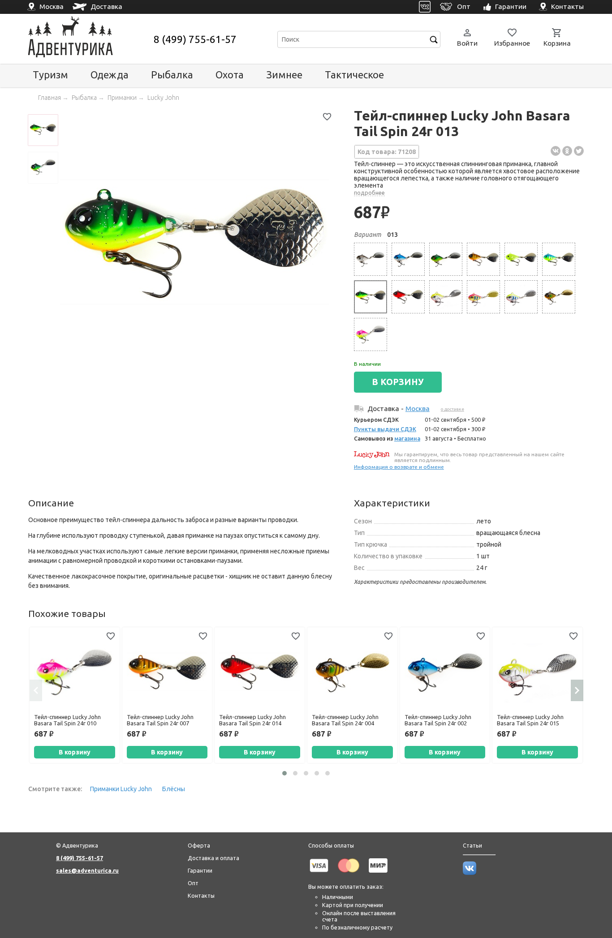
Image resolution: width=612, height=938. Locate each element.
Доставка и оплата (213, 858)
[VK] (425, 7)
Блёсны (173, 788)
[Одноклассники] (567, 151)
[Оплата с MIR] (378, 874)
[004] (558, 296)
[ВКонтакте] (555, 151)
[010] (370, 334)
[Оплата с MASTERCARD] (348, 874)
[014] (408, 296)
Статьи (472, 845)
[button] (284, 773)
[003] (445, 259)
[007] (483, 259)
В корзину (75, 752)
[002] (408, 259)
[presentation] (36, 690)
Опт (193, 883)
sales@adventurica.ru (87, 870)
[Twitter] (579, 151)
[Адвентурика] (89, 39)
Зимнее (284, 74)
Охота (229, 74)
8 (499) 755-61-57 (195, 39)
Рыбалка (172, 74)
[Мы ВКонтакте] (469, 872)
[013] (370, 296)
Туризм (50, 74)
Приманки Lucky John (121, 788)
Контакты (201, 895)
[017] (521, 296)
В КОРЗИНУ (398, 382)
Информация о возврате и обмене (399, 467)
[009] (558, 259)
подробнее (369, 192)
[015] (445, 296)
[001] (370, 259)
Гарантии (200, 870)
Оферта (199, 845)
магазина (407, 438)
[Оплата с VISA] (319, 874)
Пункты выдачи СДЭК (385, 429)
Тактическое (354, 74)
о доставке (452, 409)
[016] (483, 296)
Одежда (110, 74)
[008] (521, 259)
